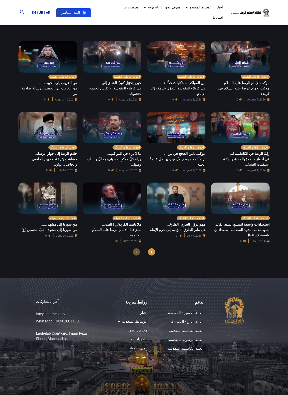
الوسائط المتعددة (200, 7)
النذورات (153, 7)
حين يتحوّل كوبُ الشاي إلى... (119, 83)
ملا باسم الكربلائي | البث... (121, 224)
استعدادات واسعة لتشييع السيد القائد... (241, 224)
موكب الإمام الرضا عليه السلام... (245, 83)
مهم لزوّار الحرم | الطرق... (185, 224)
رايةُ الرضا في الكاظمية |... (250, 153)
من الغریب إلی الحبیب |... (58, 83)
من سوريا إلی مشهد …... (59, 224)
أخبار (220, 7)
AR (48, 13)
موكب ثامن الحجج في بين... (184, 153)
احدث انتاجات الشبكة (255, 76)
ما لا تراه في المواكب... (124, 153)
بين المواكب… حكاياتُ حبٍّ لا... (182, 83)
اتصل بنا (218, 17)
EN (34, 13)
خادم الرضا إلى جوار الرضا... (56, 153)
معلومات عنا (131, 7)
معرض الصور (172, 7)
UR (41, 13)
